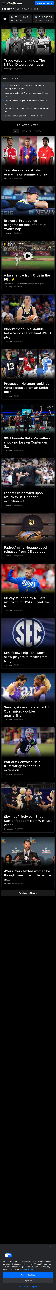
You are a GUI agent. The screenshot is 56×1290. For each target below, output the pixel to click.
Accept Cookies (28, 1275)
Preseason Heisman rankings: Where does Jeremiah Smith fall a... (27, 388)
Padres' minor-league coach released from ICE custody (26, 549)
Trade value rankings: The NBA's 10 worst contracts (24, 62)
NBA (24, 9)
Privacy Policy (26, 1269)
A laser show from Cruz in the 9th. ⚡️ (27, 277)
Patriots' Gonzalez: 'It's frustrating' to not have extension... (22, 766)
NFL (19, 9)
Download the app (44, 3)
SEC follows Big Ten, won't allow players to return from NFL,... (25, 657)
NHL (30, 9)
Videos (38, 131)
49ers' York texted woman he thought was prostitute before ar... (27, 875)
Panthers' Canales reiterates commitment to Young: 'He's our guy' (24, 87)
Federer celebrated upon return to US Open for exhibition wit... (23, 497)
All (16, 131)
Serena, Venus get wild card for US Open (23, 116)
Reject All (28, 1281)
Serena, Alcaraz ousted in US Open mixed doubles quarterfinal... (27, 711)
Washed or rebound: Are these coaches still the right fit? (26, 94)
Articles (26, 131)
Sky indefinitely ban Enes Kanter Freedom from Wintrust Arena (28, 821)
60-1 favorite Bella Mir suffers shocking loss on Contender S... (27, 442)
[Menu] (3, 3)
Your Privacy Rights (28, 1286)
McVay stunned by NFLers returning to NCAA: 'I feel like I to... (27, 602)
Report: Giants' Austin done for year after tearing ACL (27, 109)
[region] (28, 1267)
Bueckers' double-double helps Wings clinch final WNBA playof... (28, 333)
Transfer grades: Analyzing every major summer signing (26, 172)
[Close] (50, 1246)
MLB (36, 9)
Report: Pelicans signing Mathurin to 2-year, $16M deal (27, 102)
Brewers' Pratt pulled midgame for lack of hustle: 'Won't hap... (25, 225)
